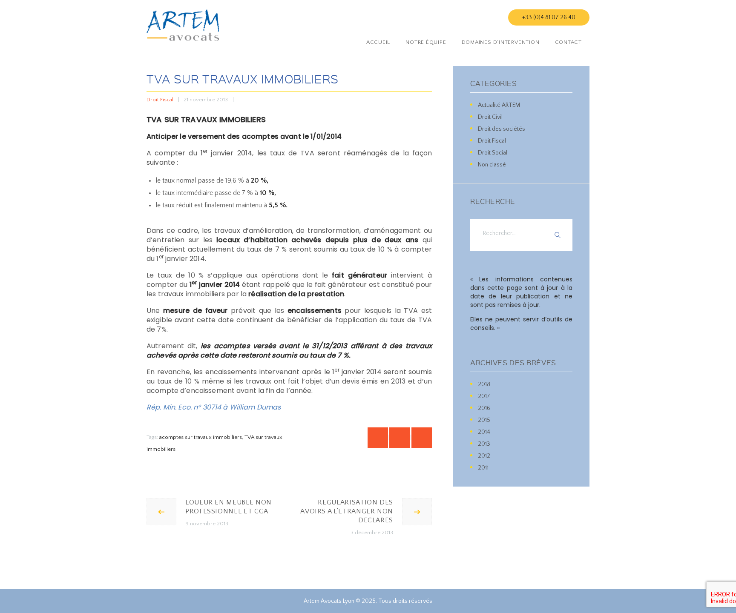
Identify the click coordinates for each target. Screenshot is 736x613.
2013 (484, 444)
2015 (484, 420)
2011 (483, 467)
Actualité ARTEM (499, 105)
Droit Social (492, 152)
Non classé (492, 164)
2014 (484, 432)
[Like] (233, 100)
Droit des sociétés (501, 129)
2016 (484, 408)
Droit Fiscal (160, 100)
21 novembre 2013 (206, 100)
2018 (484, 384)
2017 (484, 396)
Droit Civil (490, 117)
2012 (484, 456)
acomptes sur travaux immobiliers (200, 437)
